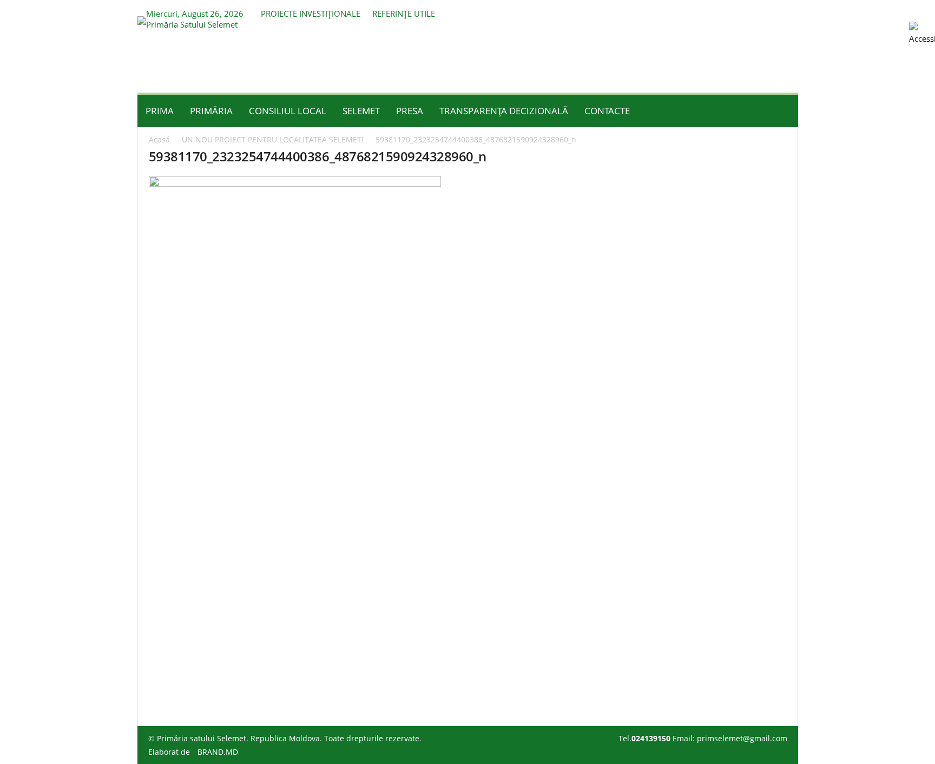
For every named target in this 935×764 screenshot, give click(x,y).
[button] (782, 111)
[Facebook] (773, 11)
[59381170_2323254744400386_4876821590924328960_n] (468, 436)
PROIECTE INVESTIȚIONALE (310, 13)
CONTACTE (607, 111)
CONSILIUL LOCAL (287, 111)
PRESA (409, 111)
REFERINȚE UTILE (403, 13)
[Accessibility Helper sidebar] (922, 35)
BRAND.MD (217, 752)
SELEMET (361, 111)
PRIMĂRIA (211, 111)
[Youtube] (789, 11)
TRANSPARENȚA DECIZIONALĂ (503, 111)
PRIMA (160, 111)
